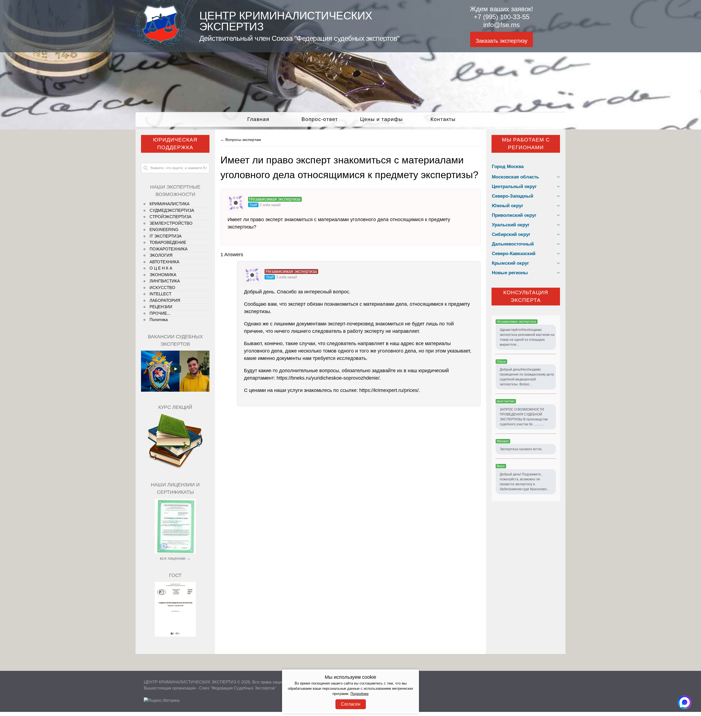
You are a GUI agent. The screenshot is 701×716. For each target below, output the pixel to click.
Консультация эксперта (525, 296)
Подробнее (359, 694)
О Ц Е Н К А (161, 268)
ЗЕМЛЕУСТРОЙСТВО (171, 223)
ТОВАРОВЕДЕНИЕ (168, 242)
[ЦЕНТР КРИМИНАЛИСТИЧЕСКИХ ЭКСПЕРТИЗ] (161, 44)
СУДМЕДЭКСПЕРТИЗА (172, 210)
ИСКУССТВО (162, 287)
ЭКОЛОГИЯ (161, 255)
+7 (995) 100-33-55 (501, 17)
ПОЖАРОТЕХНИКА (169, 249)
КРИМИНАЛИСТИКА (169, 203)
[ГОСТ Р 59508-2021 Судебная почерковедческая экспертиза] (175, 635)
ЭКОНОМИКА (163, 274)
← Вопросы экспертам (240, 139)
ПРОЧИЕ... (160, 313)
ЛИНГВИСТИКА (165, 281)
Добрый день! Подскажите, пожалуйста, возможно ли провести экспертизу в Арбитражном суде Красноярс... (524, 481)
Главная (258, 119)
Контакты (443, 119)
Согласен (350, 704)
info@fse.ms (501, 24)
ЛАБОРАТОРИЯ (165, 300)
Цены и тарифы (381, 119)
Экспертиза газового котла (521, 449)
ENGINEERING (164, 229)
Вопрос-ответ (319, 119)
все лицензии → (175, 558)
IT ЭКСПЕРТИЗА (166, 236)
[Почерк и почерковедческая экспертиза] (175, 467)
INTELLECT (160, 293)
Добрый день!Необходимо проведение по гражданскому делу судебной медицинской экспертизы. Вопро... (527, 377)
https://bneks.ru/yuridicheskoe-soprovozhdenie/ (328, 378)
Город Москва (508, 166)
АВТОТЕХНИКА (164, 261)
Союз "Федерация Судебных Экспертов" (237, 688)
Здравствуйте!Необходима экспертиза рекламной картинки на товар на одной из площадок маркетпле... (527, 337)
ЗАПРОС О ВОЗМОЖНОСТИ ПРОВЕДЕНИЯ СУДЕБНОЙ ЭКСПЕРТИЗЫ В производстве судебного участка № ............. (524, 417)
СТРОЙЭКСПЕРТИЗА (170, 216)
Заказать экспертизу (501, 41)
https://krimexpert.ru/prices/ (389, 390)
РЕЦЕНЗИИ (161, 306)
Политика (159, 319)
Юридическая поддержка (175, 144)
